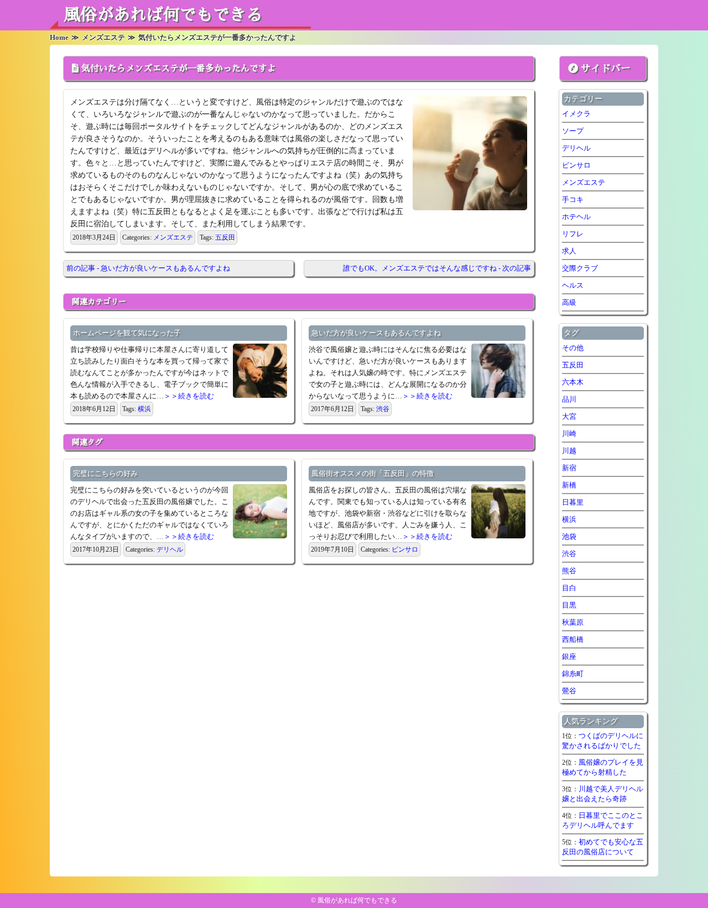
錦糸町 (573, 674)
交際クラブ (580, 268)
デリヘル (170, 549)
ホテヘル (576, 216)
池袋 (569, 536)
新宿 (569, 468)
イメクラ (576, 114)
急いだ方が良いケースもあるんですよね (376, 333)
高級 (569, 302)
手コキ (573, 199)
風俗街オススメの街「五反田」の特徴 (372, 473)
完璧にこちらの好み (105, 473)
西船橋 (573, 639)
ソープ (573, 131)
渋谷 (382, 409)
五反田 (225, 237)
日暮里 (573, 502)
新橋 (569, 485)
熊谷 (569, 571)
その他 (573, 348)
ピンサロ (405, 549)
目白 (569, 588)
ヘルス (573, 285)
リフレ (573, 234)
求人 (569, 251)
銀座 (569, 656)
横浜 (144, 409)
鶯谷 (569, 691)
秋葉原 (573, 622)
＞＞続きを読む (189, 396)
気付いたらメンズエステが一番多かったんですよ (178, 68)
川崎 (569, 433)
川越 (569, 451)
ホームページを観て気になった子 (127, 333)
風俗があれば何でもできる (163, 15)
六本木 (573, 382)
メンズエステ (173, 237)
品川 (569, 399)
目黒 (569, 605)
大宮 (569, 416)
